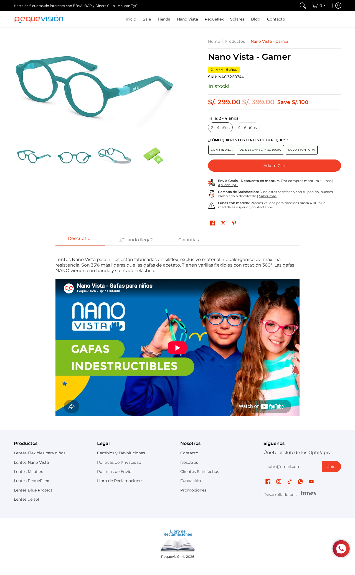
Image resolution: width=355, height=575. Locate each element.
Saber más (268, 196)
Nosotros (189, 462)
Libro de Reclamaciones (120, 480)
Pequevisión (171, 556)
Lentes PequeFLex (31, 480)
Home (214, 41)
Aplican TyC (228, 185)
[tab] (80, 240)
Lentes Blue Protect (33, 490)
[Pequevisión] (39, 19)
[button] (212, 223)
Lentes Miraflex (28, 471)
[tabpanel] (177, 336)
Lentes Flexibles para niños (39, 452)
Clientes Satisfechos (199, 471)
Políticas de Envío (114, 471)
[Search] (303, 5)
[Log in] (338, 5)
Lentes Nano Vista (31, 462)
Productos (235, 41)
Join (332, 466)
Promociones (193, 490)
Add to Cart (274, 165)
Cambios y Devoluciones (121, 452)
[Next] (171, 86)
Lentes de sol (26, 499)
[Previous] (18, 86)
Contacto (189, 452)
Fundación (190, 480)
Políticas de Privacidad (119, 462)
